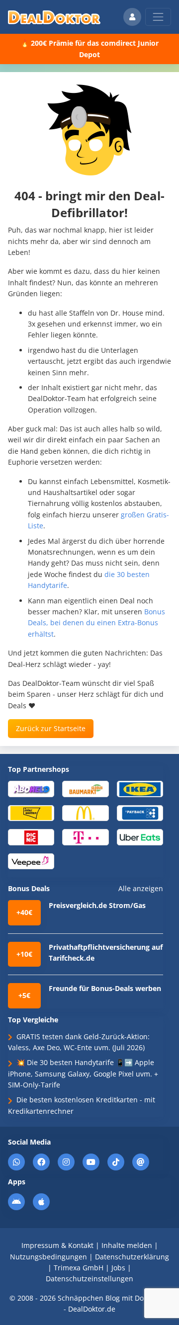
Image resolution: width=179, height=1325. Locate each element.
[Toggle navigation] (158, 17)
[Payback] (140, 813)
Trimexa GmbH (78, 1267)
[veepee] (31, 860)
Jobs (118, 1267)
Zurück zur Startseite (51, 728)
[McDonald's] (85, 813)
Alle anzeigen (140, 888)
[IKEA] (140, 788)
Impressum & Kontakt (57, 1245)
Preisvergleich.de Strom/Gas (97, 905)
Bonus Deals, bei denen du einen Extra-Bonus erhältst (96, 623)
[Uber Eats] (140, 836)
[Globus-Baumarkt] (85, 788)
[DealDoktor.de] (54, 16)
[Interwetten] (31, 813)
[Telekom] (85, 836)
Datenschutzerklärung (132, 1256)
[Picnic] (31, 836)
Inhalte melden (126, 1245)
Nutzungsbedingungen (48, 1256)
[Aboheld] (31, 788)
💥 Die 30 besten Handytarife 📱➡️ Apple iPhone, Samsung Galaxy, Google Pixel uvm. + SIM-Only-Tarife (83, 1073)
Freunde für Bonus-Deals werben (105, 988)
